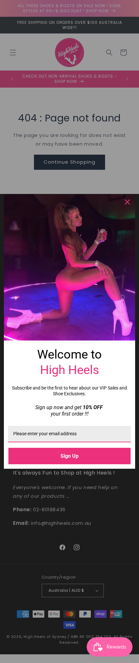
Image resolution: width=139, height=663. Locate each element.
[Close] (127, 202)
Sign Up (69, 456)
